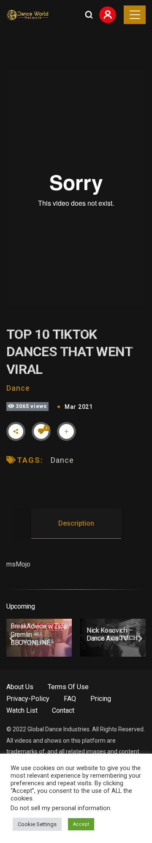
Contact (63, 710)
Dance (18, 388)
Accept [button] (81, 824)
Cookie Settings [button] (37, 824)
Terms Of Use (68, 687)
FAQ (70, 699)
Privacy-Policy (27, 699)
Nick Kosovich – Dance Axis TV (110, 634)
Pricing (100, 699)
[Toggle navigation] (135, 14)
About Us (19, 687)
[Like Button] (41, 431)
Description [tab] (76, 523)
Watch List (22, 710)
